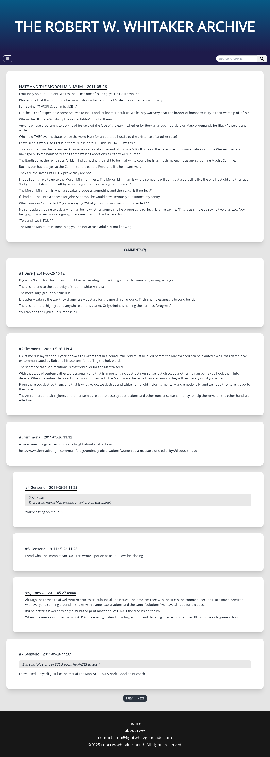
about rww (135, 730)
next (140, 698)
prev (129, 698)
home (135, 723)
